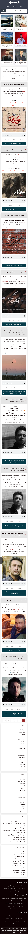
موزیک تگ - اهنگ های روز (19, 870)
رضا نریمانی (22, 811)
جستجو (3, 11)
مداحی (7, 6)
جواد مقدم (22, 783)
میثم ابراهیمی (22, 769)
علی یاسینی (22, 750)
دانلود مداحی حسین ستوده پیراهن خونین (14, 916)
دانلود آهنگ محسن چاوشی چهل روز (14, 150)
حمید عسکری (22, 734)
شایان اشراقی (22, 748)
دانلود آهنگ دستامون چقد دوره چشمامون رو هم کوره (14, 888)
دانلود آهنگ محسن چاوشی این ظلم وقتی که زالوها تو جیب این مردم (13, 469)
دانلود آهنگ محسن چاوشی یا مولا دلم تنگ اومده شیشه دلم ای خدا (13, 534)
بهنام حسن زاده (21, 781)
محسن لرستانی (22, 762)
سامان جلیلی (22, 746)
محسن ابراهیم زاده (21, 760)
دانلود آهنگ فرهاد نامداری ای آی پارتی (16, 835)
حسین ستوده (22, 795)
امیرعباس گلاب (22, 730)
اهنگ (23, 222)
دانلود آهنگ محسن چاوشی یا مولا (15, 600)
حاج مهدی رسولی (21, 790)
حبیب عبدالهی (22, 793)
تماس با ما (8, 932)
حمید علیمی (22, 804)
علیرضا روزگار (22, 741)
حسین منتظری (22, 732)
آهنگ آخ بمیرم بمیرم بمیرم (19, 863)
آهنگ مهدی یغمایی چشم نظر (18, 868)
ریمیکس (14, 6)
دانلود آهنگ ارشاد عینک (19, 872)
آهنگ (21, 6)
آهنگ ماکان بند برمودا (20, 859)
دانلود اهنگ (23, 281)
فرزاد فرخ (23, 744)
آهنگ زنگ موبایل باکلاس (19, 854)
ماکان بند (23, 767)
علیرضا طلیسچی (21, 739)
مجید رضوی (22, 764)
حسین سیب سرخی (21, 797)
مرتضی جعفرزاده (21, 755)
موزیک (23, 91)
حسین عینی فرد (21, 802)
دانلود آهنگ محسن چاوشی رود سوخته (14, 84)
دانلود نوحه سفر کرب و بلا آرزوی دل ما (14, 918)
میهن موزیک (5, 281)
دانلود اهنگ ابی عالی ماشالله (18, 837)
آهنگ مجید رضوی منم (20, 852)
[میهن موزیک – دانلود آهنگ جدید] (14, 2)
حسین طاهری (22, 800)
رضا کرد (23, 809)
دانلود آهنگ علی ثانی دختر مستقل (17, 842)
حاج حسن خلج (22, 786)
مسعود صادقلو (22, 757)
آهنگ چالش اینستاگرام (20, 856)
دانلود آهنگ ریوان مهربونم (19, 839)
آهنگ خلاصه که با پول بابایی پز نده (17, 821)
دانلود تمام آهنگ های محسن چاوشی (14, 69)
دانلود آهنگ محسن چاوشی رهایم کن (14, 272)
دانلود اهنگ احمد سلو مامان (19, 828)
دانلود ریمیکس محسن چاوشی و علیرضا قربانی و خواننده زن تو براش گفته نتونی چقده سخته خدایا (14, 332)
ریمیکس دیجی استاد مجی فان (18, 865)
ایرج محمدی (22, 779)
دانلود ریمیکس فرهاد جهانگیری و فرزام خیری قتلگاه (14, 898)
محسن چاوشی (22, 753)
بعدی (5, 720)
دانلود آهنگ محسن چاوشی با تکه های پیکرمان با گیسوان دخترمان (14, 400)
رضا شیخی (23, 806)
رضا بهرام (23, 737)
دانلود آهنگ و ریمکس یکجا (19, 861)
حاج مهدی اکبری (21, 788)
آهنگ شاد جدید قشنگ (20, 875)
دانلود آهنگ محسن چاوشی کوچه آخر (14, 216)
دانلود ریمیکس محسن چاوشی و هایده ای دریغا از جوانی (14, 714)
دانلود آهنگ (19, 154)
